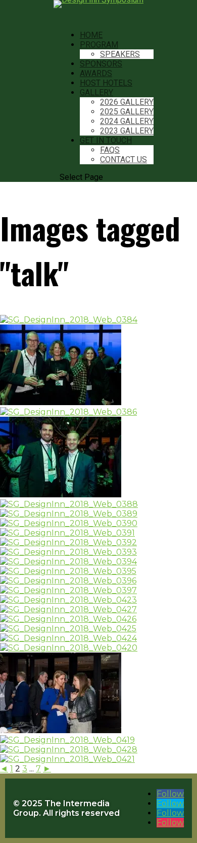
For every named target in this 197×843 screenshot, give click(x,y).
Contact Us (123, 159)
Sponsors (101, 64)
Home (91, 35)
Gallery (96, 92)
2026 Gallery (127, 102)
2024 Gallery (127, 121)
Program (99, 44)
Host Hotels (106, 83)
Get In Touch (106, 140)
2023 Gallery (127, 131)
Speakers (120, 54)
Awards (96, 73)
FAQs (110, 150)
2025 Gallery (127, 111)
